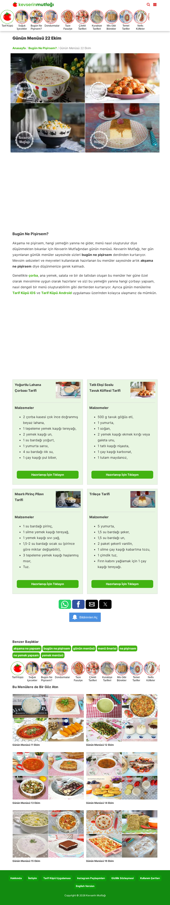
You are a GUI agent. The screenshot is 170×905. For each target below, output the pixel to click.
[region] (85, 190)
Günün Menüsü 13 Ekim (26, 802)
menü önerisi (107, 648)
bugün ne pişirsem (57, 648)
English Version (85, 886)
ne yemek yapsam (26, 655)
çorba (33, 275)
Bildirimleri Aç (88, 617)
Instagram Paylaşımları (91, 878)
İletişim (32, 878)
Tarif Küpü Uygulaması (57, 878)
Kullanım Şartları (150, 878)
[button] (155, 3)
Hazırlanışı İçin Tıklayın (47, 474)
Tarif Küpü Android (56, 293)
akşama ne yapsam (26, 648)
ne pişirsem (128, 648)
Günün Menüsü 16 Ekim (100, 860)
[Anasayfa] (34, 6)
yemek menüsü (52, 655)
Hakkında (16, 878)
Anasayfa (19, 48)
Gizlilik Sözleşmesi (122, 878)
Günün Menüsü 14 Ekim (100, 802)
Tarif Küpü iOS (23, 293)
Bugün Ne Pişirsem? (42, 48)
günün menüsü (84, 648)
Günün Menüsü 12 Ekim (100, 744)
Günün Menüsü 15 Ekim (26, 860)
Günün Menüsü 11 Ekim (26, 744)
